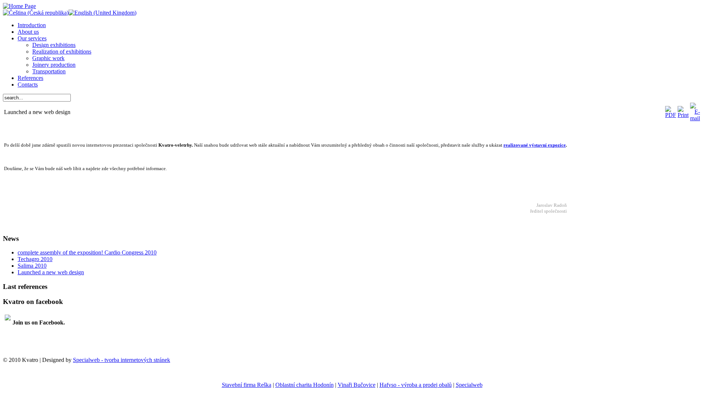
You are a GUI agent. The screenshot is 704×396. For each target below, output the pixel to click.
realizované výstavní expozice (534, 145)
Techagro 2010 (35, 259)
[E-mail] (695, 118)
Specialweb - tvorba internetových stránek (121, 360)
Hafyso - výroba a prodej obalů (416, 385)
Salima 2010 (32, 266)
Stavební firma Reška (246, 385)
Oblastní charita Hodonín (304, 385)
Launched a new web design (51, 272)
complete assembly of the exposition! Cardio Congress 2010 (87, 252)
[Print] (683, 115)
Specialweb (469, 385)
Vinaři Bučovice (356, 385)
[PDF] (670, 115)
